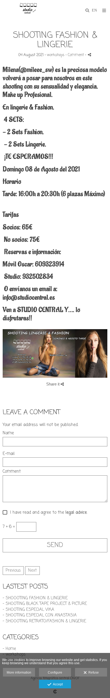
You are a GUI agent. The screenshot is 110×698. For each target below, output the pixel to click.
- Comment (75, 55)
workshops (55, 55)
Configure (55, 672)
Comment (12, 471)
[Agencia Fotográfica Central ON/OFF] (28, 10)
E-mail (9, 454)
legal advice (76, 513)
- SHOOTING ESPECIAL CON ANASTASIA (40, 615)
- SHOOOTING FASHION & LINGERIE (35, 598)
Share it (53, 384)
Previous (13, 571)
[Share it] (89, 54)
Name (8, 433)
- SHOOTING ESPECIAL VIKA (28, 610)
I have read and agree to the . (47, 512)
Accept (57, 684)
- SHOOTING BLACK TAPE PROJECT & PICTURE (45, 604)
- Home (9, 649)
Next (32, 571)
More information (19, 672)
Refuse (93, 672)
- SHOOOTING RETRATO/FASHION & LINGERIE (44, 621)
